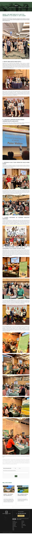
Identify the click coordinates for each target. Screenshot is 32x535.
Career (22, 527)
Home (3, 7)
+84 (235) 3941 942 (22, 513)
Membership (14, 525)
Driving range (14, 523)
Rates (22, 523)
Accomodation (23, 524)
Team (22, 526)
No (19, 468)
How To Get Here (24, 525)
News (13, 527)
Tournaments (14, 524)
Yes (15, 468)
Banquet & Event (15, 526)
